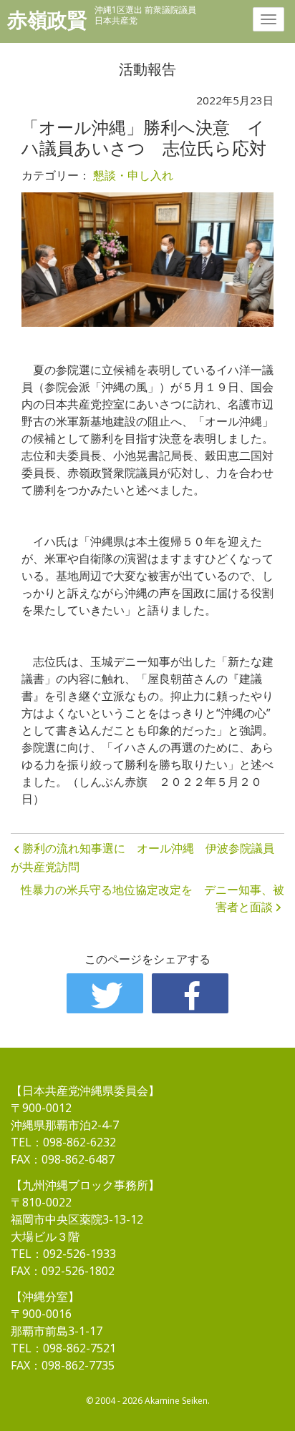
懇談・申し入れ (133, 175)
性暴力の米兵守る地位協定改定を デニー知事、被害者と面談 (152, 898)
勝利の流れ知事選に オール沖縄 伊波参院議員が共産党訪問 (142, 857)
